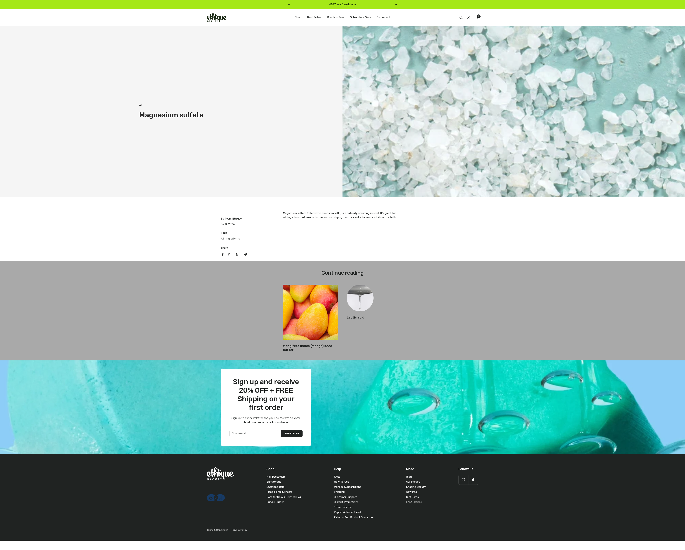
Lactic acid (355, 317)
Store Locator (342, 507)
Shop (298, 17)
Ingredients (233, 238)
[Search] (461, 17)
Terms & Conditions (217, 530)
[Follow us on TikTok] (473, 480)
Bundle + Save (335, 17)
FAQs (337, 476)
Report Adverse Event (347, 512)
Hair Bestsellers (276, 476)
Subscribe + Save (360, 17)
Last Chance (414, 502)
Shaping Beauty (416, 486)
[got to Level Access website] (216, 496)
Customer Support (345, 497)
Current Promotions (346, 502)
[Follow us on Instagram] (463, 480)
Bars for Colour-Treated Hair (284, 497)
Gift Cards (412, 497)
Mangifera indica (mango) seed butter (307, 348)
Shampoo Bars (276, 486)
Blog (409, 476)
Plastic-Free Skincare (279, 491)
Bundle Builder (275, 502)
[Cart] (476, 17)
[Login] (468, 17)
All (140, 105)
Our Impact (383, 17)
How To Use (341, 481)
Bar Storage (274, 481)
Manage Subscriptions (347, 486)
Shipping (339, 491)
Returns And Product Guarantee (354, 517)
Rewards (411, 491)
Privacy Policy (239, 530)
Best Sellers (314, 17)
